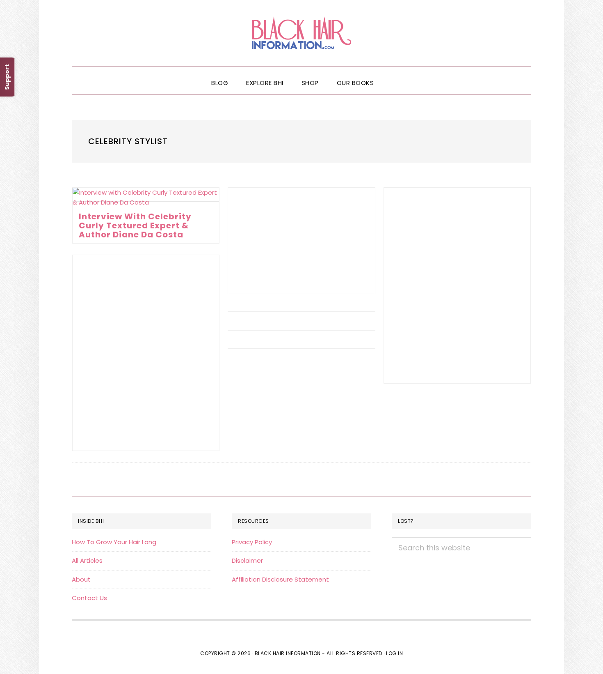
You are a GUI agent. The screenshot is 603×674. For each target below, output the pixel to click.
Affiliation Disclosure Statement (280, 579)
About (81, 579)
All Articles (87, 560)
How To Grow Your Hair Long (114, 542)
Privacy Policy (252, 542)
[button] (392, 76)
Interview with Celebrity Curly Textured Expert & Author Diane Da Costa (135, 225)
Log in (394, 653)
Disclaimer (247, 560)
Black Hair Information (301, 32)
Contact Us (89, 597)
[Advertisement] (301, 241)
